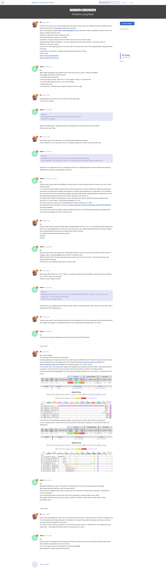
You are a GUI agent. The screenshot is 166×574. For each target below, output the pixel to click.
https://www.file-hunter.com (49, 58)
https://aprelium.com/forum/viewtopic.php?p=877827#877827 (90, 205)
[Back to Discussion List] (2, 2)
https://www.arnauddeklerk (49, 56)
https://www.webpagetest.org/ (68, 30)
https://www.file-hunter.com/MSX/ (89, 362)
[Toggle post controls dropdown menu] (111, 60)
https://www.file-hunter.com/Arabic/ (52, 364)
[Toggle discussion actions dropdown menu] (132, 23)
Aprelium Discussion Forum (43, 2)
